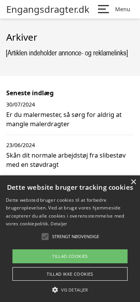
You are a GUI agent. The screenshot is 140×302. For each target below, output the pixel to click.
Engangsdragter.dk (47, 9)
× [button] (133, 182)
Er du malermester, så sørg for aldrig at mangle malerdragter (64, 119)
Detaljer (59, 223)
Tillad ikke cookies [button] (70, 274)
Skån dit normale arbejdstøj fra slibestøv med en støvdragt (66, 160)
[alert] (70, 238)
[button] (70, 289)
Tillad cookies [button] (70, 256)
